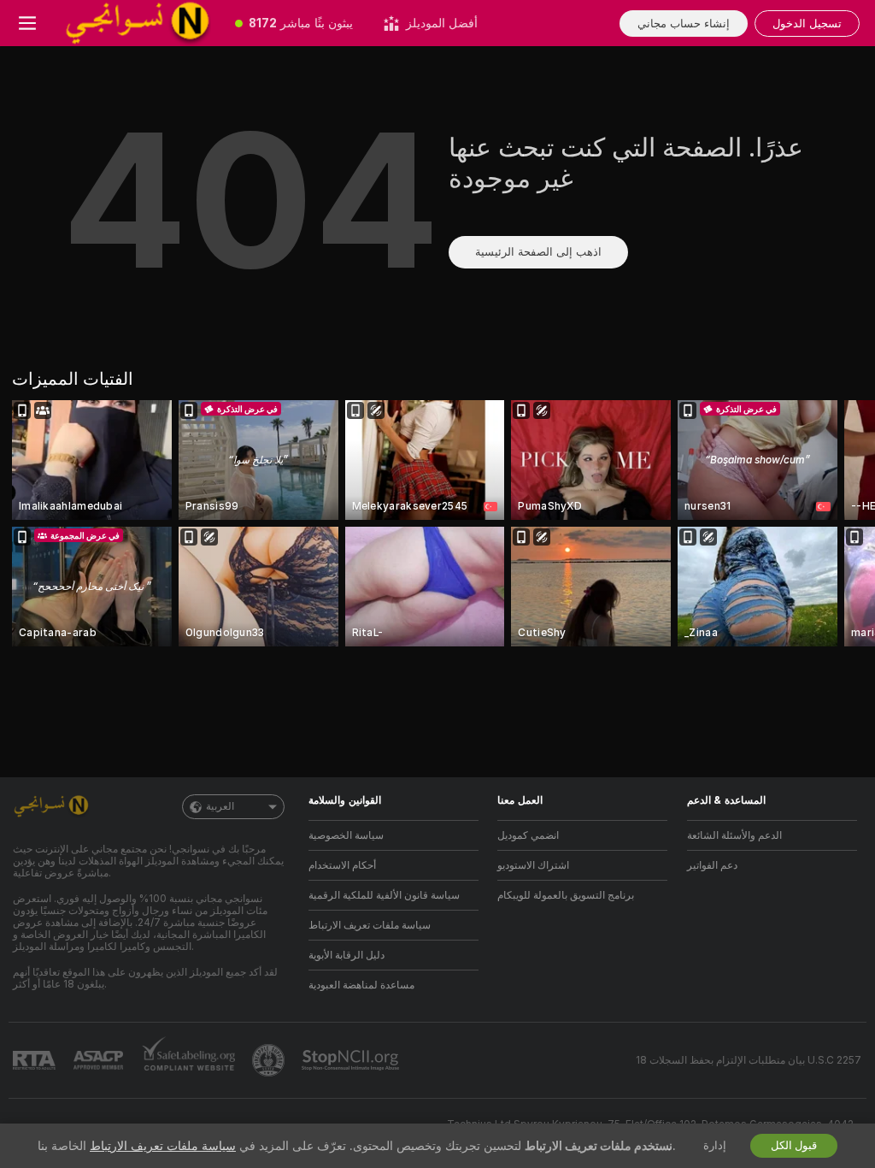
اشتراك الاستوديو (533, 865)
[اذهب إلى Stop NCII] (352, 1060)
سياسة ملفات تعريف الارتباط (369, 925)
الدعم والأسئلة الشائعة (734, 835)
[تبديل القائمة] (27, 23)
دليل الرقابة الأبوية (346, 955)
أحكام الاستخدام (342, 865)
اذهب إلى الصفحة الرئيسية (538, 251)
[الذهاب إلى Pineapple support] (270, 1060)
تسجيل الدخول (807, 23)
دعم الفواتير (712, 865)
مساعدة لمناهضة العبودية (361, 985)
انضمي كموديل (528, 835)
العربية (220, 806)
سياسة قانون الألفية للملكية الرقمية (384, 895)
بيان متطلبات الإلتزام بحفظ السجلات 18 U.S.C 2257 (748, 1060)
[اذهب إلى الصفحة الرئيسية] (137, 23)
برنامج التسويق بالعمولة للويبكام (565, 895)
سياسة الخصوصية (346, 835)
